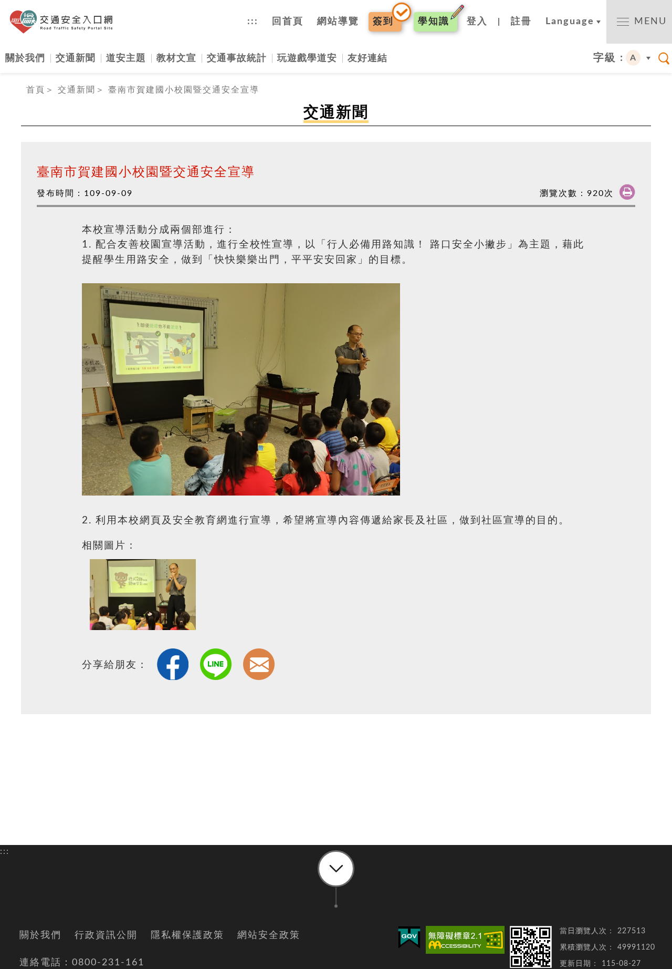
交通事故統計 (237, 58)
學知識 (433, 21)
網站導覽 (338, 21)
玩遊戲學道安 (307, 58)
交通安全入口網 (64, 21)
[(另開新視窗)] (465, 940)
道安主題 (126, 58)
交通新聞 (76, 58)
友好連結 (367, 58)
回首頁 (287, 21)
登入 (477, 21)
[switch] (639, 22)
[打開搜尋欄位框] (664, 58)
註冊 (521, 21)
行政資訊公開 (106, 935)
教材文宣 (176, 58)
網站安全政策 (268, 935)
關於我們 (25, 58)
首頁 (35, 90)
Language (569, 21)
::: (252, 21)
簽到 (383, 21)
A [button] (633, 58)
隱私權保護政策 (187, 935)
